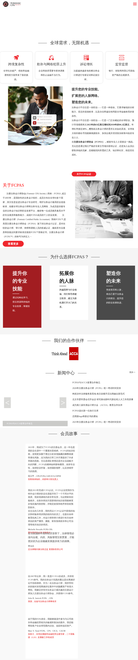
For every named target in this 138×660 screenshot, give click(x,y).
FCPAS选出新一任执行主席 (85, 411)
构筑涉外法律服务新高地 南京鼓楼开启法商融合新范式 (98, 394)
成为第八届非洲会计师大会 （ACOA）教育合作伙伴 (97, 405)
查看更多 (13, 243)
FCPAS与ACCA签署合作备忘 (86, 382)
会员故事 (69, 433)
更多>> (132, 372)
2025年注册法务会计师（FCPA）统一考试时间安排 (96, 422)
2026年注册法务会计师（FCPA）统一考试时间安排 (96, 388)
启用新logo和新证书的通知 (85, 416)
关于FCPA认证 (84, 174)
